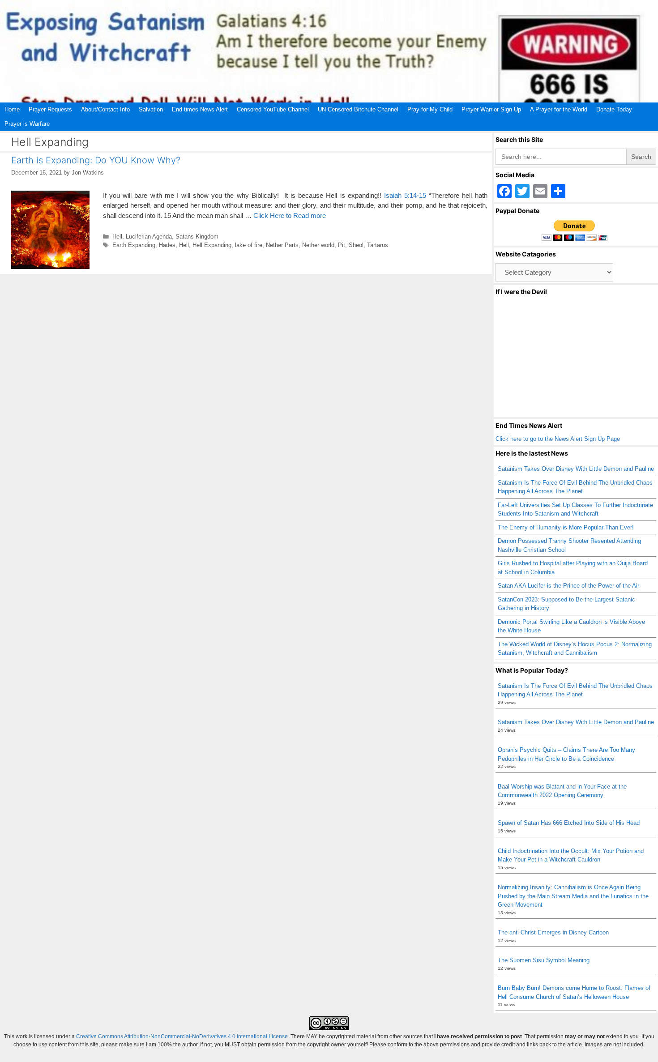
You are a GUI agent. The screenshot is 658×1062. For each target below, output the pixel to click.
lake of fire (248, 245)
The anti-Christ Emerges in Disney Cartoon (553, 932)
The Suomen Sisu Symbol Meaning (544, 960)
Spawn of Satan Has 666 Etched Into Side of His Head (569, 822)
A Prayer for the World (558, 109)
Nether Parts (282, 245)
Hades (167, 245)
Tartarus (377, 245)
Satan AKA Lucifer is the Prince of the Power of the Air (568, 585)
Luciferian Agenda (149, 236)
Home (12, 109)
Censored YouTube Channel (273, 109)
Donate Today (614, 109)
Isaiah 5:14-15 (405, 195)
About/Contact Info (105, 109)
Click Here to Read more (289, 215)
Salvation (151, 109)
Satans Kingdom (196, 236)
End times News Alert (200, 109)
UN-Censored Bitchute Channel (358, 109)
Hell (117, 236)
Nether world (318, 245)
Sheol (356, 245)
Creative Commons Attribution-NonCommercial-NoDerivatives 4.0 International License (182, 1036)
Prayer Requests (50, 109)
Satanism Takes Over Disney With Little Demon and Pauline (576, 468)
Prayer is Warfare (27, 123)
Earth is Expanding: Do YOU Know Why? (95, 160)
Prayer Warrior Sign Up (491, 109)
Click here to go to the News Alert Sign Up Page (558, 438)
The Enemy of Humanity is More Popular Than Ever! (566, 527)
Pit (341, 245)
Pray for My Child (430, 109)
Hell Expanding (211, 245)
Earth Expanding (133, 245)
